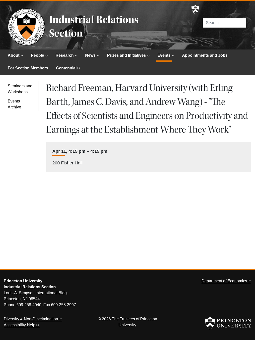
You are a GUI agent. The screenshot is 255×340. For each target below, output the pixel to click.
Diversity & (31, 319)
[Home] (26, 27)
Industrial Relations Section (93, 26)
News (90, 55)
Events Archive (14, 104)
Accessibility (19, 325)
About (13, 55)
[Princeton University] (195, 10)
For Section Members (28, 68)
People (37, 55)
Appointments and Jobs (205, 55)
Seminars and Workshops (20, 89)
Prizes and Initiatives (126, 55)
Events (164, 55)
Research (65, 55)
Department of (224, 281)
